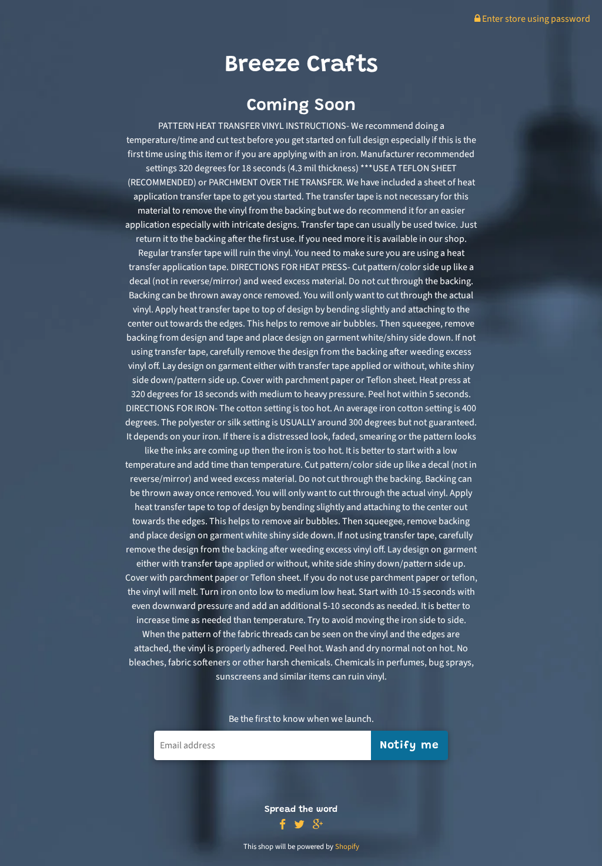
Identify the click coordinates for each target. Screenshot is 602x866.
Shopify (347, 846)
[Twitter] (299, 825)
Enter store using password (535, 18)
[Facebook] (282, 825)
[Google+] (318, 825)
